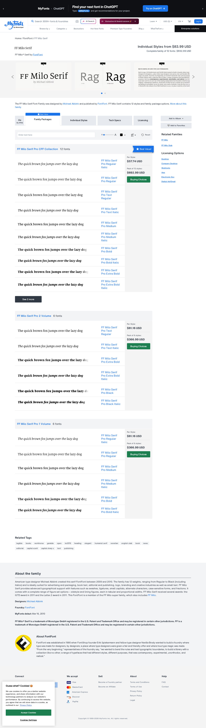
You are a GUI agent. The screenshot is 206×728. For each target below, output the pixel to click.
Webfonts (165, 168)
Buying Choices (138, 179)
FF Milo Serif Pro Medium (109, 224)
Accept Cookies (28, 712)
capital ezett (32, 548)
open (59, 543)
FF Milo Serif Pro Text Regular (109, 195)
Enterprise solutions (190, 28)
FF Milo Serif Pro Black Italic (111, 402)
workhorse (39, 543)
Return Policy (136, 696)
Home (18, 38)
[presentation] (12, 76)
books (28, 543)
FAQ (164, 682)
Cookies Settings (28, 720)
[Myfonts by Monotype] (14, 25)
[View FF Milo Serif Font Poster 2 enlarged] (103, 76)
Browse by (44, 29)
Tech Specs (115, 120)
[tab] (101, 93)
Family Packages (42, 119)
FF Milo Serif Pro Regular (109, 179)
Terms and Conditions (139, 682)
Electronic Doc (167, 177)
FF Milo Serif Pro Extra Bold (110, 272)
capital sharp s (47, 548)
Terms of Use (136, 687)
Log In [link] (198, 21)
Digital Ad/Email (168, 181)
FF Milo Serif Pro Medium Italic (109, 237)
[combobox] (63, 21)
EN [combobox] (179, 21)
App (163, 172)
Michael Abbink (71, 103)
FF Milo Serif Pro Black (109, 391)
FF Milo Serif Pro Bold (109, 249)
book (138, 543)
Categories (61, 29)
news (145, 543)
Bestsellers (79, 28)
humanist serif (101, 543)
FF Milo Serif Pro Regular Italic (109, 164)
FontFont (28, 38)
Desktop (165, 159)
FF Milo (164, 140)
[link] (32, 21)
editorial (20, 548)
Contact (165, 687)
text (59, 548)
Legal (132, 700)
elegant (88, 543)
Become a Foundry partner (110, 682)
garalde (50, 543)
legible (19, 543)
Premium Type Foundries (121, 28)
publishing (68, 548)
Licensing (143, 120)
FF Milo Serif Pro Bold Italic (110, 260)
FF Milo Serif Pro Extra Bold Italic (110, 284)
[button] (3, 9)
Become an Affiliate (107, 687)
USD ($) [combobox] (166, 21)
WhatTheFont (156, 29)
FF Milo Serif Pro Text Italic (110, 210)
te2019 (68, 543)
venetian (114, 543)
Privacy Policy (136, 691)
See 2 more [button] (28, 299)
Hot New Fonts (97, 28)
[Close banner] (135, 21)
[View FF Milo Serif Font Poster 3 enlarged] (162, 76)
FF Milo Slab (166, 145)
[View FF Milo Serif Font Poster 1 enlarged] (43, 76)
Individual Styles (79, 120)
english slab (126, 543)
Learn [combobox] (152, 21)
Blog (140, 29)
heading (77, 543)
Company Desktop (169, 163)
